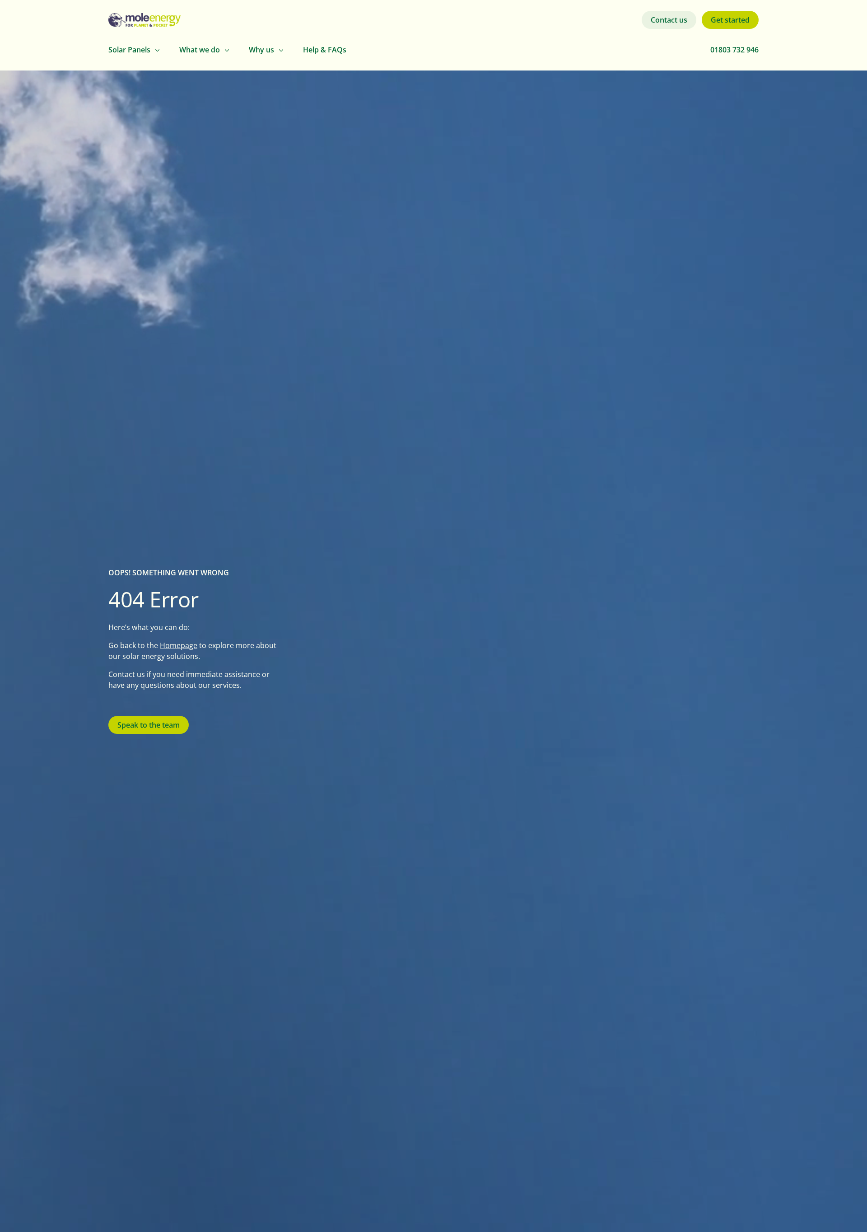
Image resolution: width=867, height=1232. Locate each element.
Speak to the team (148, 725)
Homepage (178, 645)
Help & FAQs (324, 50)
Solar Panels (129, 50)
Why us (261, 50)
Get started (730, 20)
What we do (199, 50)
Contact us (669, 20)
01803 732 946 (734, 50)
